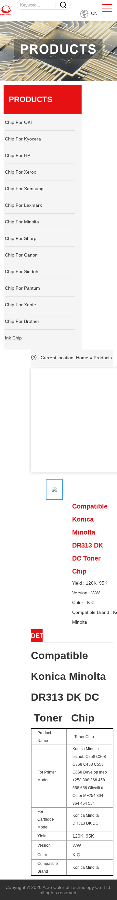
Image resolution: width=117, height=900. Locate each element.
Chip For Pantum (22, 288)
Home (82, 357)
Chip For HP (17, 155)
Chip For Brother (22, 321)
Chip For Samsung (24, 188)
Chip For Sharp (20, 238)
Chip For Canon (21, 255)
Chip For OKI (18, 122)
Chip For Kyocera (23, 138)
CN (93, 13)
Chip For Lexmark (23, 205)
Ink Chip (13, 337)
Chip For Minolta (22, 221)
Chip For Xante (20, 304)
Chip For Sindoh (21, 271)
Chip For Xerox (20, 172)
